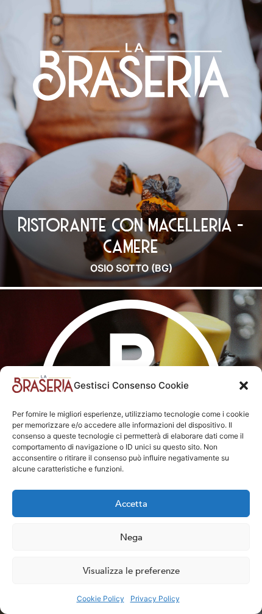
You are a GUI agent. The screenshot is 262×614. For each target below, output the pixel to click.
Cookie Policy (100, 598)
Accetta (131, 504)
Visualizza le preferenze (131, 571)
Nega (131, 537)
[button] (244, 385)
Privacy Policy (155, 598)
